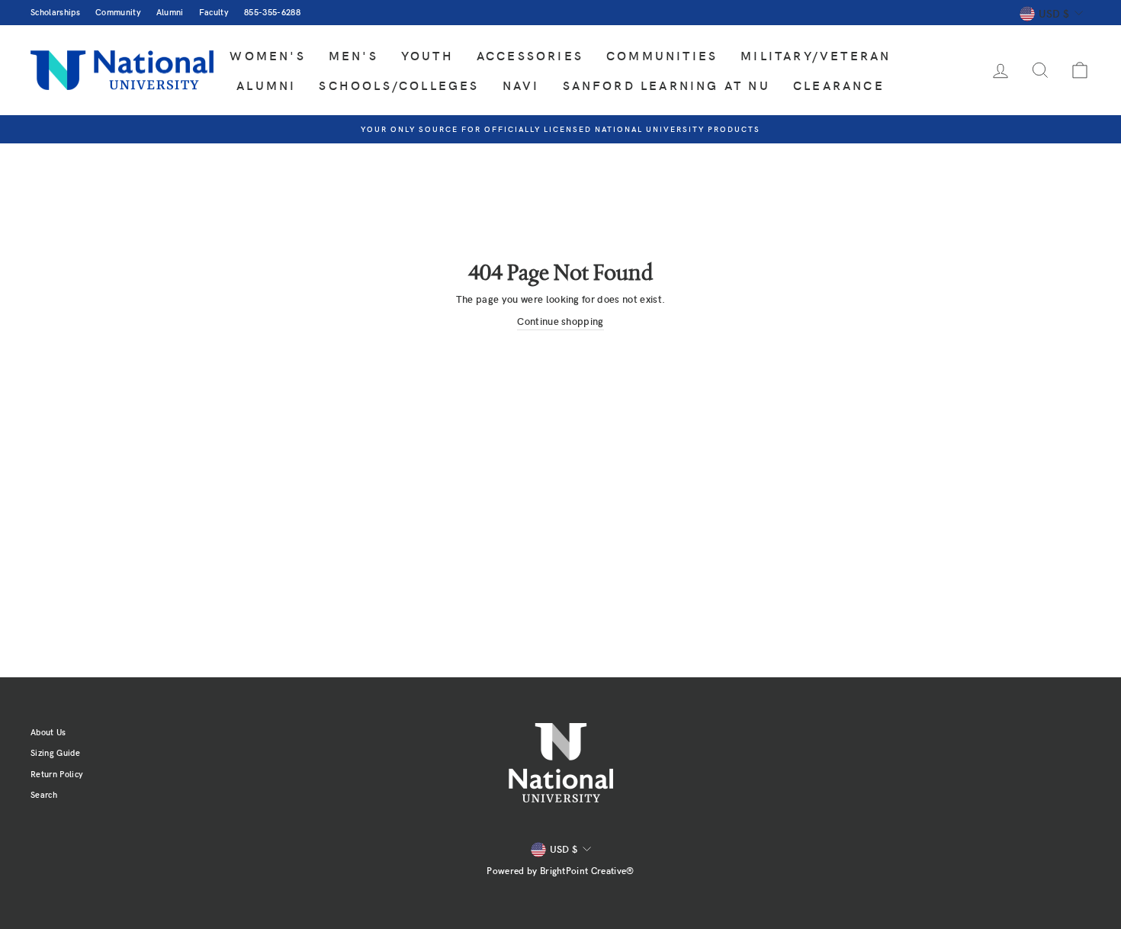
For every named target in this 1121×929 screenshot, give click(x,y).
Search (44, 794)
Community (118, 12)
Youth (427, 55)
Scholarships (55, 12)
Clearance (839, 85)
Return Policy (57, 774)
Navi (521, 85)
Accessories (530, 55)
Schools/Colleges (399, 85)
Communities (662, 55)
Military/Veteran (815, 55)
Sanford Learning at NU (666, 85)
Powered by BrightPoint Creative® (560, 870)
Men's (353, 55)
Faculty (214, 12)
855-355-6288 (272, 12)
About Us (48, 732)
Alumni (170, 12)
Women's (267, 55)
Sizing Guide (55, 752)
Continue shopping (560, 321)
